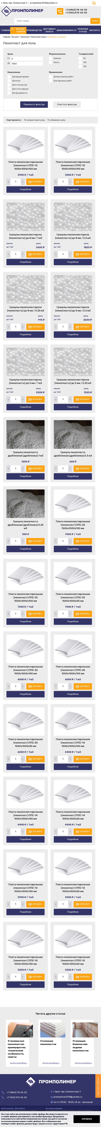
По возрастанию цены (34, 120)
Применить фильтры (34, 104)
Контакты (94, 30)
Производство (34, 30)
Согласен (87, 1119)
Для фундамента (19, 93)
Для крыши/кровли (20, 77)
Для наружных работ (63, 81)
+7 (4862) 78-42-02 (76, 10)
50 (84, 58)
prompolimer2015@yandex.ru (43, 3)
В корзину (36, 181)
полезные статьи (83, 30)
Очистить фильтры (67, 104)
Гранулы (57, 58)
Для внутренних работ (64, 77)
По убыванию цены (56, 120)
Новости (71, 30)
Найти (95, 21)
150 (84, 66)
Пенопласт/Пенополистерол (33, 37)
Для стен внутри (19, 85)
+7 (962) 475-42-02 (76, 12)
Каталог (15, 37)
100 (84, 62)
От (8, 58)
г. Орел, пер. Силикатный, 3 (14, 3)
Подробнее (25, 189)
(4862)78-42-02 (60, 11)
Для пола (16, 81)
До (8, 63)
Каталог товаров (20, 30)
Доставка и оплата (49, 30)
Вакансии (62, 30)
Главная (5, 30)
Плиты (56, 62)
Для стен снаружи (20, 89)
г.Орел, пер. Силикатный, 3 (67, 1091)
